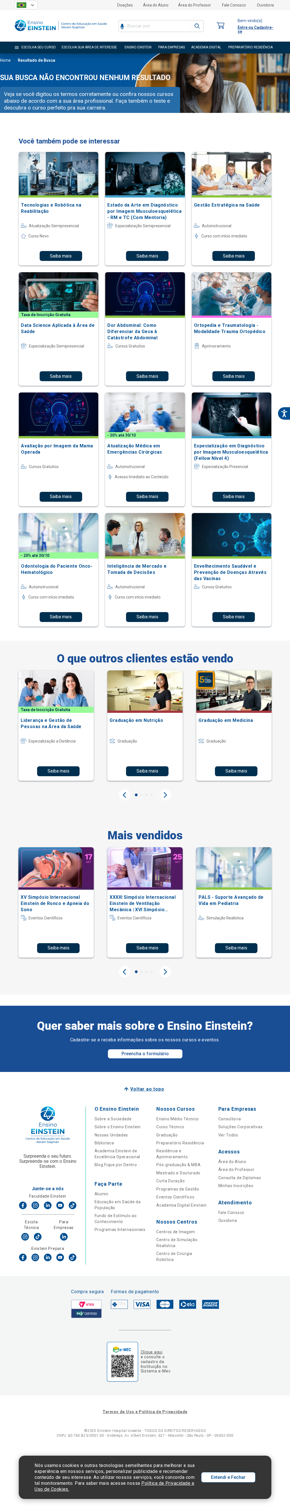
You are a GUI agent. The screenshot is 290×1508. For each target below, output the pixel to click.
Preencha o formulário (145, 1053)
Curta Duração (170, 1181)
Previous (124, 795)
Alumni (101, 1194)
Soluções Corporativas (240, 1127)
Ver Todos (228, 1135)
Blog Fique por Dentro (116, 1164)
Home (5, 60)
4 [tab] (151, 794)
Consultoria (229, 1119)
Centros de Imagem (175, 1232)
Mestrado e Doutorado (178, 1173)
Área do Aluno (156, 5)
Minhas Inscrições (235, 1185)
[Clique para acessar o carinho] (220, 26)
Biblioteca (104, 1143)
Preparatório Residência (180, 1143)
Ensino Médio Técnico (177, 1119)
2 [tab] (141, 794)
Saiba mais (61, 256)
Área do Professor (194, 5)
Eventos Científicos (175, 1197)
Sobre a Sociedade (113, 1119)
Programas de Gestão (177, 1189)
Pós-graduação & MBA (178, 1164)
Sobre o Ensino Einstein (118, 1127)
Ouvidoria (265, 5)
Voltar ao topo (147, 1089)
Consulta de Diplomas (239, 1177)
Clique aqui (152, 1352)
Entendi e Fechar (228, 1477)
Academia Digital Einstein (181, 1205)
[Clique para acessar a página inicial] (61, 32)
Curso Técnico (170, 1127)
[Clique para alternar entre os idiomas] (26, 5)
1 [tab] (136, 794)
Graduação (167, 1135)
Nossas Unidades (111, 1135)
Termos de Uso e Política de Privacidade (145, 1412)
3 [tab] (146, 794)
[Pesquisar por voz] (122, 26)
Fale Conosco (234, 5)
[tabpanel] (56, 725)
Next (165, 795)
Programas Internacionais (120, 1229)
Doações (125, 5)
